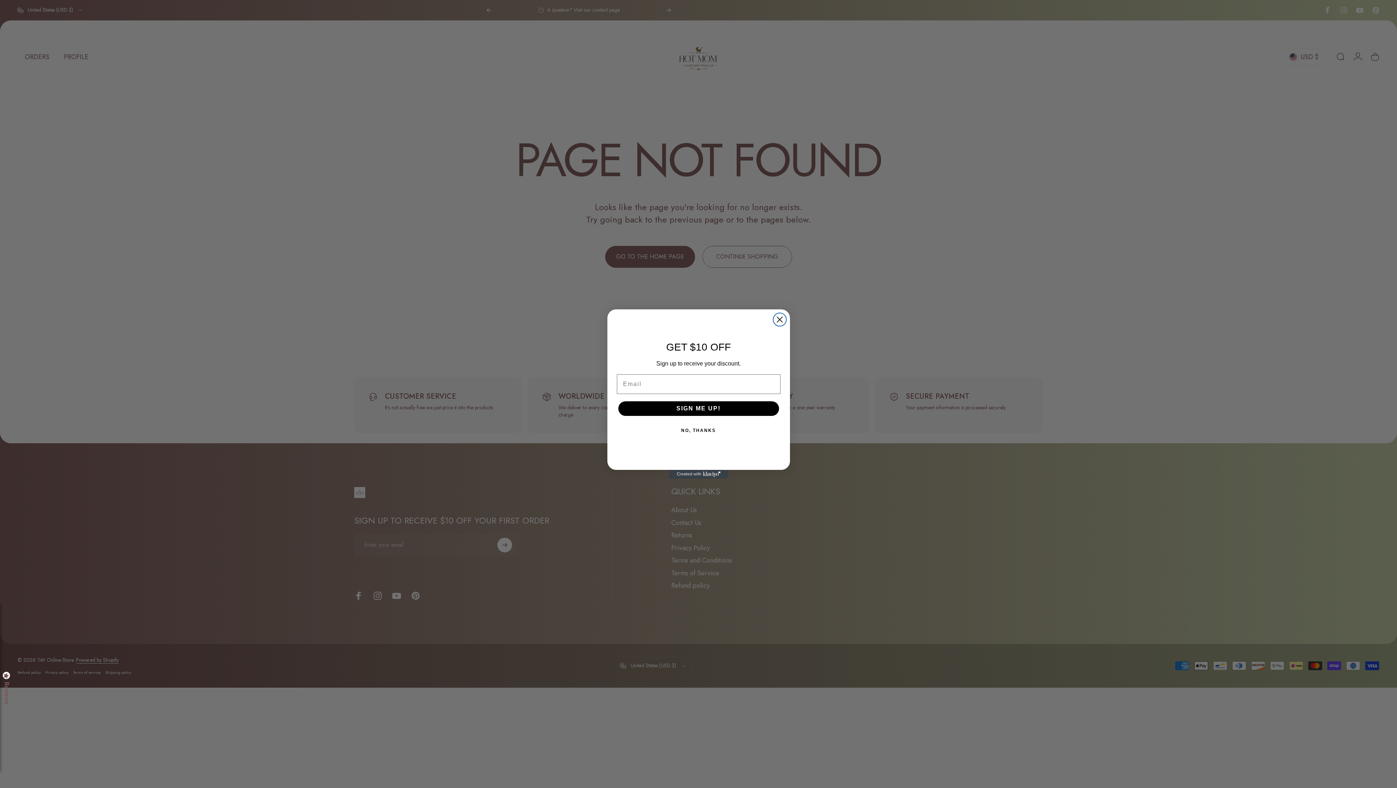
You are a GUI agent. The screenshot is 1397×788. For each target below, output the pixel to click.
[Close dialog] (779, 319)
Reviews (6, 693)
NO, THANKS (698, 430)
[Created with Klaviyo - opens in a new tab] (698, 474)
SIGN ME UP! (698, 408)
